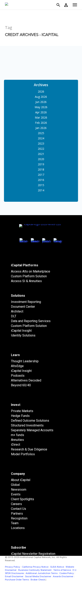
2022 (41, 149)
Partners (17, 513)
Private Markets (22, 411)
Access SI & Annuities (26, 281)
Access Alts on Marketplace (30, 271)
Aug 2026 (41, 97)
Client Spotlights (22, 499)
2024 (41, 138)
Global (15, 485)
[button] (75, 5)
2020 (41, 159)
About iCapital (20, 480)
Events (15, 494)
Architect (17, 311)
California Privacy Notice (35, 566)
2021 (41, 154)
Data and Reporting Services (31, 321)
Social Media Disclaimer (38, 576)
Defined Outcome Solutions (30, 420)
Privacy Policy (12, 566)
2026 (41, 91)
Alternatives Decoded (26, 380)
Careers (16, 504)
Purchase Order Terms (17, 579)
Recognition (19, 518)
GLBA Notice (57, 566)
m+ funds (17, 435)
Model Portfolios (23, 454)
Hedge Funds (20, 416)
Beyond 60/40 (21, 385)
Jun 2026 (41, 102)
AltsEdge (17, 366)
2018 (41, 169)
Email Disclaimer (14, 576)
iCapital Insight (21, 330)
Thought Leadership (25, 361)
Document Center (23, 306)
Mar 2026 (41, 117)
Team (15, 523)
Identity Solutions (23, 335)
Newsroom (18, 489)
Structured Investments (27, 425)
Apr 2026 (41, 112)
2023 (41, 143)
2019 (41, 164)
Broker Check (38, 579)
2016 (41, 180)
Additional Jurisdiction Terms (42, 573)
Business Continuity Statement (35, 570)
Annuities (17, 440)
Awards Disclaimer (63, 576)
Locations (18, 528)
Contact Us (18, 509)
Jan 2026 (41, 128)
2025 (41, 133)
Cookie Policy (66, 573)
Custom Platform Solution (29, 276)
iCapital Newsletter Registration (33, 554)
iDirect (15, 444)
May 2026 (41, 107)
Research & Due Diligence (29, 449)
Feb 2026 (41, 123)
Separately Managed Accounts (32, 430)
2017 (41, 175)
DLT (13, 316)
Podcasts (17, 375)
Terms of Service (62, 570)
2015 (41, 185)
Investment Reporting (26, 302)
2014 (41, 190)
